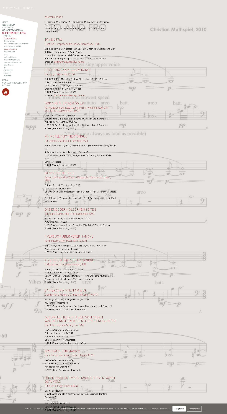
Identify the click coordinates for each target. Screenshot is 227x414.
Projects (7, 36)
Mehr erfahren (194, 409)
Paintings (8, 70)
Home (5, 22)
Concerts (7, 28)
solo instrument (10, 57)
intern (6, 85)
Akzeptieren (179, 409)
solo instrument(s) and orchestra (16, 44)
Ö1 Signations (9, 41)
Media (5, 80)
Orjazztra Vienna (12, 30)
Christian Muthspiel (14, 33)
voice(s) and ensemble (13, 46)
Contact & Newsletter (14, 83)
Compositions (10, 38)
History (7, 73)
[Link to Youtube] (5, 92)
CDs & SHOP (8, 25)
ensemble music (10, 49)
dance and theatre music (13, 62)
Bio (5, 67)
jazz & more (8, 65)
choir (6, 54)
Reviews (7, 75)
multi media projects (12, 60)
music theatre (9, 52)
